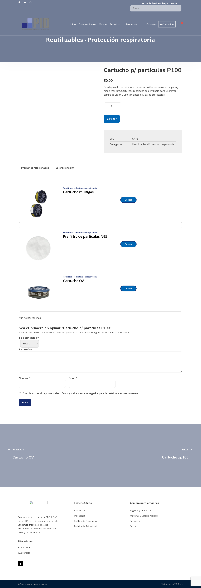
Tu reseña (26, 349)
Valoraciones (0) (65, 167)
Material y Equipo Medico (144, 515)
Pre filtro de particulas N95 (85, 236)
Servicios (135, 521)
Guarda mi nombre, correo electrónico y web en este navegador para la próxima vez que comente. (81, 393)
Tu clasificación (29, 337)
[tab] (35, 168)
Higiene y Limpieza (140, 510)
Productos (79, 510)
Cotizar (112, 119)
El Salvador (24, 547)
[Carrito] (181, 24)
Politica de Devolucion (86, 521)
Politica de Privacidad (85, 526)
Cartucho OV (73, 281)
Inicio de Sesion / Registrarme (159, 3)
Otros (133, 526)
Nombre (24, 378)
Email (73, 378)
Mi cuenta (79, 515)
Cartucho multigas (78, 192)
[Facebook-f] (20, 563)
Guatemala (24, 552)
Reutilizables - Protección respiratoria (153, 144)
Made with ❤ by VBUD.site (172, 584)
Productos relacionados (35, 167)
